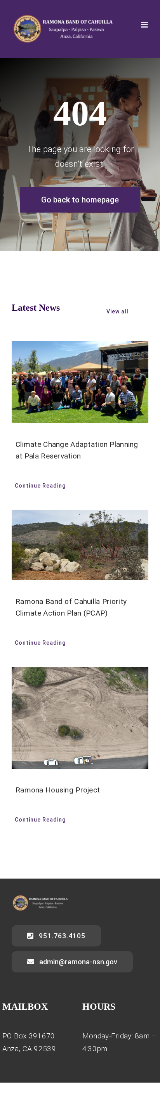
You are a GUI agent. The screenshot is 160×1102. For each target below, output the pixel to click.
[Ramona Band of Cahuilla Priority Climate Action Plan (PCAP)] (80, 545)
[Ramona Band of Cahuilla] (62, 18)
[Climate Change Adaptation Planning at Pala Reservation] (80, 382)
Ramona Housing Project (58, 789)
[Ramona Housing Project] (80, 718)
